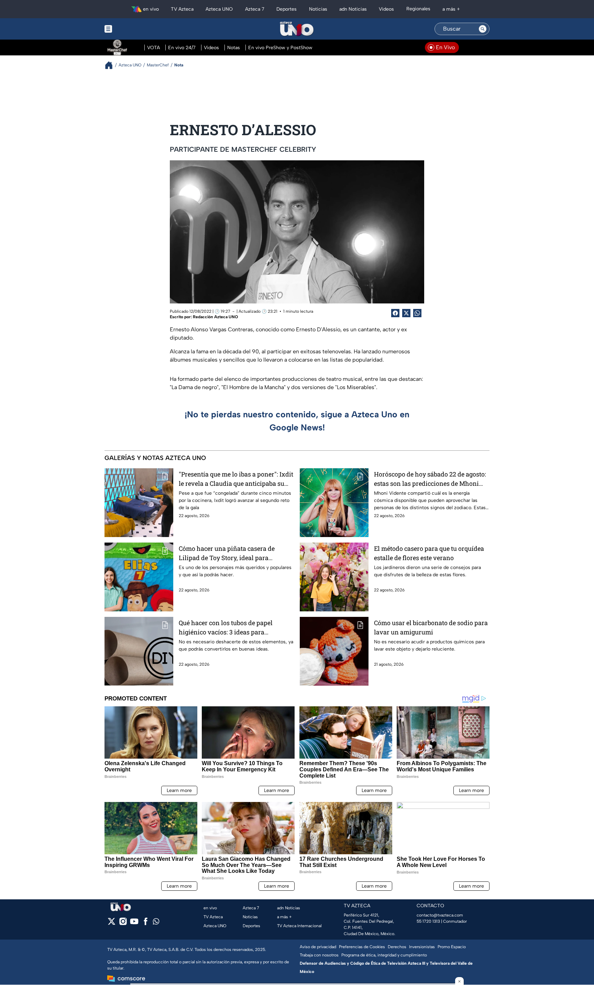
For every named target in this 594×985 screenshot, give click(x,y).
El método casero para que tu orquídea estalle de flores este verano (429, 553)
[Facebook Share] (395, 313)
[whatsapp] (156, 923)
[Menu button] (132, 29)
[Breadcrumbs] (111, 65)
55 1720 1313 (428, 921)
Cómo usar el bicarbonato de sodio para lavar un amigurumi (431, 627)
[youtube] (134, 923)
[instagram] (123, 923)
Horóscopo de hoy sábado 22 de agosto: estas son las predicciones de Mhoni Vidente (430, 479)
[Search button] (482, 29)
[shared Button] (417, 313)
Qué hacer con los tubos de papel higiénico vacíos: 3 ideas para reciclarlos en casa (226, 628)
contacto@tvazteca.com (440, 915)
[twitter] (111, 923)
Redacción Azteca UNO (215, 316)
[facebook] (145, 923)
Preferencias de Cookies (362, 946)
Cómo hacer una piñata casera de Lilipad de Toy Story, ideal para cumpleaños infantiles (227, 553)
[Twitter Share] (406, 313)
